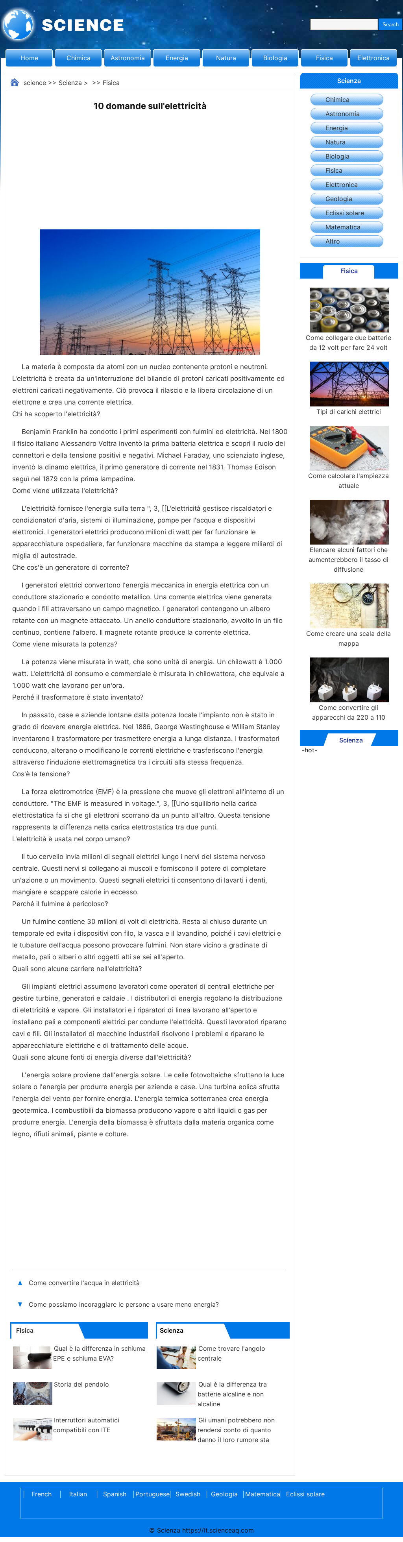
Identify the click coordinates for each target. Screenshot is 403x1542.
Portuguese (151, 1494)
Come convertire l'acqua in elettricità (84, 1283)
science (35, 83)
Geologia (338, 199)
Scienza (70, 83)
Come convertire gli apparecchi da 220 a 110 (348, 712)
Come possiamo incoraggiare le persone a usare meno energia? (125, 1304)
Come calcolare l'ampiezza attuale (348, 480)
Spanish (114, 1494)
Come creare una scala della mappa (348, 638)
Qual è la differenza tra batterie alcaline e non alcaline (232, 1394)
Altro (332, 241)
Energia (177, 58)
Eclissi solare (344, 213)
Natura (226, 58)
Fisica (324, 58)
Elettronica (373, 58)
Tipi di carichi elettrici (348, 412)
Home (29, 58)
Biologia (275, 58)
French (41, 1494)
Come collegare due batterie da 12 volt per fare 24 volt (348, 342)
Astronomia (128, 58)
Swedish (188, 1494)
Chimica (79, 58)
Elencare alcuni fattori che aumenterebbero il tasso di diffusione (348, 559)
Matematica (342, 227)
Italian (78, 1494)
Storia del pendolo (81, 1384)
